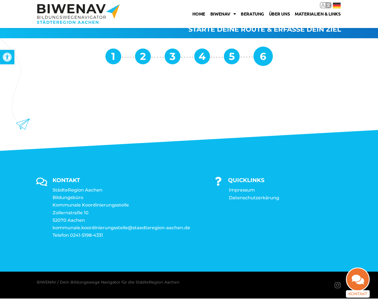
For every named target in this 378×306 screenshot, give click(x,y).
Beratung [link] (252, 14)
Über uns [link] (279, 14)
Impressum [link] (242, 190)
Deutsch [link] (332, 5)
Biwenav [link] (220, 14)
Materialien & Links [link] (317, 14)
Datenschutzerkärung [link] (254, 197)
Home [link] (198, 14)
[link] (7, 57)
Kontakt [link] (357, 293)
